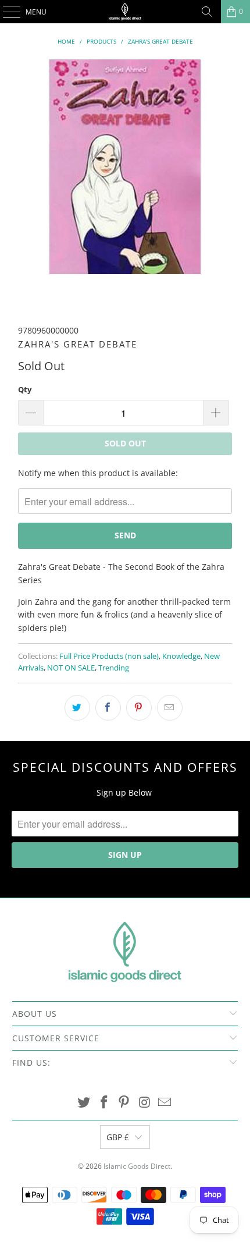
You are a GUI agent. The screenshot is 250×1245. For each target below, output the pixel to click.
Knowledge (181, 656)
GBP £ (117, 1137)
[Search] (207, 11)
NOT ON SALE (71, 668)
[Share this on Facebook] (108, 708)
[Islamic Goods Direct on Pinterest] (124, 1102)
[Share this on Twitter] (77, 708)
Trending (113, 668)
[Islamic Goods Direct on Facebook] (104, 1102)
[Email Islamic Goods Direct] (165, 1102)
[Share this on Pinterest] (139, 708)
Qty (24, 389)
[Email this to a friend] (170, 708)
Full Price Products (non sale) (109, 656)
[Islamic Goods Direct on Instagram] (144, 1102)
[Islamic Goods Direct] (125, 11)
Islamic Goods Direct (136, 1166)
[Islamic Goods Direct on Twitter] (84, 1102)
